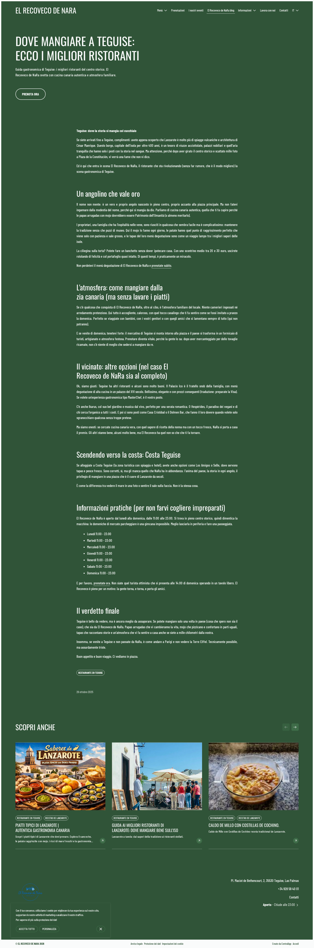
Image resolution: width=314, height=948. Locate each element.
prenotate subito (161, 265)
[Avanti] (295, 727)
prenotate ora (102, 583)
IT (293, 10)
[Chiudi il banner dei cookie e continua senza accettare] (100, 929)
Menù (160, 10)
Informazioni (244, 10)
